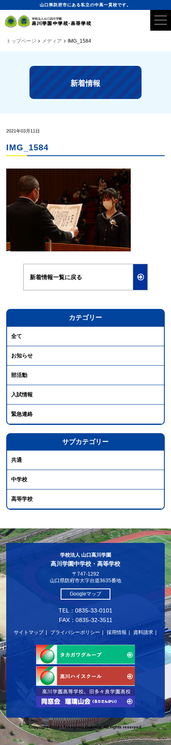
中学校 (19, 479)
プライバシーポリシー (75, 632)
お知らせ (22, 355)
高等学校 (22, 499)
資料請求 (143, 632)
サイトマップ (29, 632)
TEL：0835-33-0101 (85, 610)
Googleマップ (85, 594)
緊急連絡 (22, 414)
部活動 (19, 375)
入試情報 (22, 394)
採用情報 (117, 632)
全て (16, 336)
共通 (16, 460)
